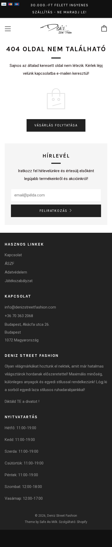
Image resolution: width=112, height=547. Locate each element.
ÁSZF (9, 263)
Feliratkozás (53, 211)
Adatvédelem (16, 272)
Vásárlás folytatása (56, 125)
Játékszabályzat (19, 280)
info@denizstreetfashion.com (30, 307)
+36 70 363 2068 (19, 315)
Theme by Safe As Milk (41, 522)
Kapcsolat (13, 255)
